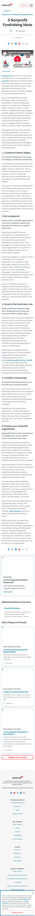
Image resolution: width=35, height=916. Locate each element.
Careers (17, 828)
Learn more (7, 592)
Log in (23, 5)
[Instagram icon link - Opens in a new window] (23, 792)
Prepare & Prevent (17, 813)
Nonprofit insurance (12, 608)
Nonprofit (7, 10)
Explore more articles (17, 757)
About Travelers (17, 824)
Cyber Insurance (15, 511)
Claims (18, 810)
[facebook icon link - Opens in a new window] (11, 792)
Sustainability (17, 835)
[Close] (33, 893)
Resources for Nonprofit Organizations (17, 14)
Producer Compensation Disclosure (17, 886)
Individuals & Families (17, 802)
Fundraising (6, 76)
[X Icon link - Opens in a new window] (17, 792)
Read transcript (6, 71)
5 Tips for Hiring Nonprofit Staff (15, 692)
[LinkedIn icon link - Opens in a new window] (20, 792)
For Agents (17, 857)
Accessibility (17, 882)
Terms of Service (17, 871)
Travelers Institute (17, 839)
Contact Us (17, 849)
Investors (17, 831)
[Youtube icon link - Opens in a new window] (14, 792)
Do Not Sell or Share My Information (17, 878)
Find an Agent (17, 860)
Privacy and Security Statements (17, 875)
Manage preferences (17, 912)
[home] (7, 5)
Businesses (17, 806)
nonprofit (5, 81)
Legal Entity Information (18, 889)
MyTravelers (17, 853)
